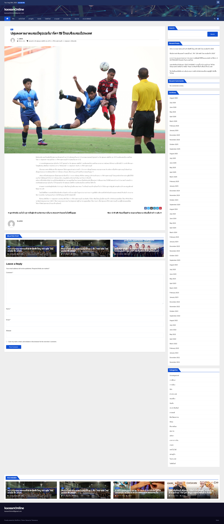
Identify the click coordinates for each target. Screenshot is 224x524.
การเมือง (172, 385)
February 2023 (174, 292)
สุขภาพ (77, 19)
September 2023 (175, 260)
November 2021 (175, 362)
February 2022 (174, 348)
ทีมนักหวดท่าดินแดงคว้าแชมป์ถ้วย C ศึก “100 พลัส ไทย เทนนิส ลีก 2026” (84, 249)
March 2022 (173, 343)
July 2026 (173, 102)
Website (8, 330)
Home (217, 520)
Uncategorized (174, 375)
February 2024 (174, 237)
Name (8, 309)
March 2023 (173, 288)
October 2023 (174, 255)
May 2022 (173, 334)
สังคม (171, 422)
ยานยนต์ (56, 19)
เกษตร (172, 445)
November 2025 (175, 140)
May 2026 (173, 112)
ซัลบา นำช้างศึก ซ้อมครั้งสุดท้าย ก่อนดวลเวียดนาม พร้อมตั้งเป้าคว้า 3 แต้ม (133, 213)
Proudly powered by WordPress (12, 520)
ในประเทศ (173, 459)
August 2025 (174, 153)
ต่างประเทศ (173, 394)
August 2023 (174, 265)
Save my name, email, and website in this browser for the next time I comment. (32, 341)
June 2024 (173, 218)
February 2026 (174, 126)
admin (21, 39)
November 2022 (175, 306)
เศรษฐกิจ (31, 19)
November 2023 (175, 251)
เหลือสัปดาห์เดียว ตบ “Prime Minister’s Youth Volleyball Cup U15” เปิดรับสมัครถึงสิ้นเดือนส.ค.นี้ (137, 249)
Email (8, 320)
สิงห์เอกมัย (73, 41)
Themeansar (34, 520)
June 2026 (173, 107)
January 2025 (174, 186)
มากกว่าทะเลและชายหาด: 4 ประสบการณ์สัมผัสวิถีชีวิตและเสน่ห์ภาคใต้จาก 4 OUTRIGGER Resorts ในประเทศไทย (138, 492)
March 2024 (173, 232)
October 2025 (174, 144)
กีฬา (13, 19)
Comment (9, 272)
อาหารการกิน (67, 19)
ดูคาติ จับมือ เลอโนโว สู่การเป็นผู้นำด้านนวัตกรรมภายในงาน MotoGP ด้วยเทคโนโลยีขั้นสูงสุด (42, 213)
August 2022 (174, 320)
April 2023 (173, 283)
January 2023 (174, 297)
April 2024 (173, 228)
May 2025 (173, 167)
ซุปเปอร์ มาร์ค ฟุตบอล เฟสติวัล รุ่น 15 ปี (39, 41)
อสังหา (172, 435)
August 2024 (174, 209)
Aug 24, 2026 (67, 495)
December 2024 (175, 190)
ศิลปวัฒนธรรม (174, 417)
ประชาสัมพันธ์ (87, 19)
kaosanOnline (14, 9)
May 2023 (173, 279)
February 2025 (174, 181)
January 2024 (174, 241)
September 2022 (175, 316)
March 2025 (173, 177)
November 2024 (175, 195)
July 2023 (173, 269)
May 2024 (173, 223)
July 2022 (173, 325)
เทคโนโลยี (21, 19)
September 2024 (175, 204)
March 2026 (173, 121)
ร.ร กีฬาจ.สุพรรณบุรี (56, 41)
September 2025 (175, 149)
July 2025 (173, 158)
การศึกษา (173, 380)
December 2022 (175, 302)
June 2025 (173, 163)
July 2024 (173, 214)
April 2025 (173, 172)
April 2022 (173, 339)
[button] (214, 18)
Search (171, 28)
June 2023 (173, 274)
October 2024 (174, 200)
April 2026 (173, 116)
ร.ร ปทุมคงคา (66, 41)
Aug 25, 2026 (13, 495)
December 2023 (175, 246)
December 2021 (175, 357)
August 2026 (174, 98)
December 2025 (175, 135)
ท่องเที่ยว (172, 398)
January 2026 (174, 130)
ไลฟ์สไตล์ (48, 19)
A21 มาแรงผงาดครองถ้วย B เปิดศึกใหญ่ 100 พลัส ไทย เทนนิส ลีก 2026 (30, 249)
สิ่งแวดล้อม (173, 426)
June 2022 (173, 330)
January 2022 (174, 353)
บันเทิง (39, 19)
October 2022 (174, 311)
